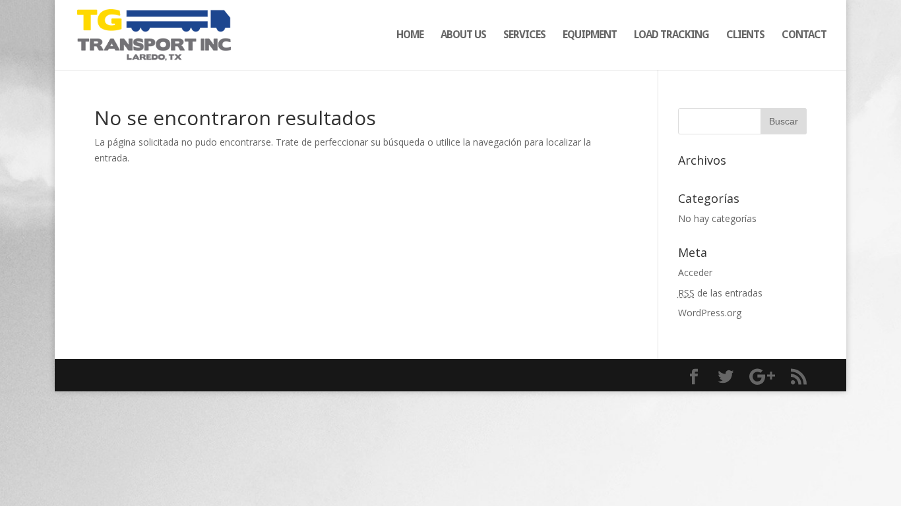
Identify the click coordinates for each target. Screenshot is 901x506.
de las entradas (720, 293)
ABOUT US (463, 35)
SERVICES (524, 35)
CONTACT (804, 35)
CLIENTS (745, 35)
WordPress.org (709, 312)
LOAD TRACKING (671, 35)
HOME (409, 35)
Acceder (695, 272)
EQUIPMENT (590, 35)
